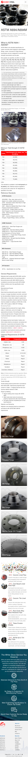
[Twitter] (13, 754)
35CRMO (17, 742)
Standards (2, 736)
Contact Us (17, 733)
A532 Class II (2, 748)
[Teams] (22, 754)
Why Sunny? (17, 725)
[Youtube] (18, 754)
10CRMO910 (17, 744)
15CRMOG (17, 749)
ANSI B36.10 (2, 749)
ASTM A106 (2, 746)
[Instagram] (15, 754)
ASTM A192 (2, 738)
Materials (17, 736)
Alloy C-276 (17, 740)
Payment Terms (18, 729)
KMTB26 (17, 748)
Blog (16, 731)
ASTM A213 (2, 740)
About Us (17, 723)
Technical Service (18, 727)
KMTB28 (17, 746)
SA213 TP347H (18, 738)
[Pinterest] (20, 754)
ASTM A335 (2, 742)
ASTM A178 (2, 744)
